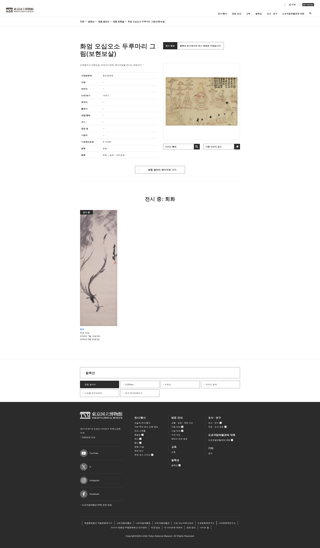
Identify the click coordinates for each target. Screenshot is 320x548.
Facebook (94, 494)
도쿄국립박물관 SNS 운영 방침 (97, 504)
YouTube (94, 453)
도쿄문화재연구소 (206, 523)
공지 (210, 453)
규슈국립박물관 (162, 523)
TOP (82, 21)
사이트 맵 (204, 527)
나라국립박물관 (143, 523)
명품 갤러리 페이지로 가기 (162, 169)
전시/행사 (222, 13)
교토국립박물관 (124, 523)
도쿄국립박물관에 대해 (293, 13)
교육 (248, 13)
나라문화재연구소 (227, 523)
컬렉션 (259, 13)
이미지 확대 (170, 146)
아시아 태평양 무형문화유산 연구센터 (129, 527)
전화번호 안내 (88, 437)
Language (309, 4)
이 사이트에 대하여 (173, 527)
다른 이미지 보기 (214, 146)
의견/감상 (155, 527)
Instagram (94, 480)
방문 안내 (236, 13)
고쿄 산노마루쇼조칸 (183, 523)
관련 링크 (191, 527)
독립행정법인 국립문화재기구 (98, 523)
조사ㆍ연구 (272, 13)
